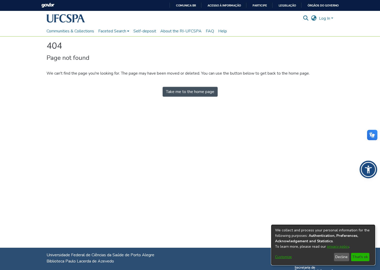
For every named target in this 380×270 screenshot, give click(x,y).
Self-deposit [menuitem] (144, 31)
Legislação (287, 5)
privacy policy (338, 246)
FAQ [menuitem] (210, 31)
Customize (283, 256)
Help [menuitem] (222, 31)
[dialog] (323, 245)
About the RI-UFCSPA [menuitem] (181, 31)
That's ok (360, 256)
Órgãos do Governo (323, 5)
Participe (260, 5)
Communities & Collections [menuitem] (70, 31)
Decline (341, 256)
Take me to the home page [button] (190, 92)
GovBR (47, 5)
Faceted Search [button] (112, 31)
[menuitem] (113, 31)
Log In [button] (325, 18)
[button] (66, 18)
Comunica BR (186, 5)
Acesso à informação (224, 5)
